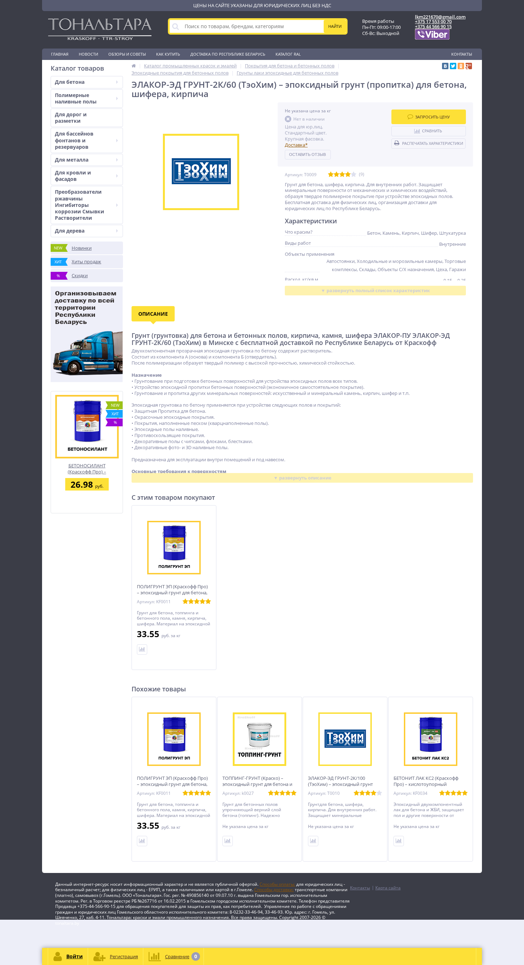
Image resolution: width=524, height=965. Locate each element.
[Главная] (134, 65)
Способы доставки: (274, 890)
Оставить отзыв (307, 154)
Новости (88, 54)
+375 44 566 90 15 (433, 26)
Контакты (461, 54)
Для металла (71, 159)
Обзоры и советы (127, 54)
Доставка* (296, 145)
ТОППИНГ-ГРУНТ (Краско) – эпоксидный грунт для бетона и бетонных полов (257, 784)
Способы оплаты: (277, 884)
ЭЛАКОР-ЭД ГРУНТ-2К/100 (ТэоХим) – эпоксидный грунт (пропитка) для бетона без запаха (345, 784)
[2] (336, 174)
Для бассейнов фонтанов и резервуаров (74, 140)
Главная (59, 54)
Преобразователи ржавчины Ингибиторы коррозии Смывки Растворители (79, 204)
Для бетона (69, 81)
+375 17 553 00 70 (433, 21)
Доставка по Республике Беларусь (227, 54)
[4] (348, 174)
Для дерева (69, 230)
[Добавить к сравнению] (142, 841)
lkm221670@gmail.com (440, 17)
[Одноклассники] (461, 66)
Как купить (168, 54)
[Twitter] (453, 66)
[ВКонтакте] (445, 66)
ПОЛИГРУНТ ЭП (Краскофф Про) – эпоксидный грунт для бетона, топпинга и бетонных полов (172, 593)
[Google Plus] (469, 66)
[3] (342, 174)
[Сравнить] (142, 649)
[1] (331, 174)
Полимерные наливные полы (76, 98)
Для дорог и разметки (71, 117)
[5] (353, 174)
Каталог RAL (288, 54)
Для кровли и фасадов (73, 175)
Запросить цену (432, 117)
